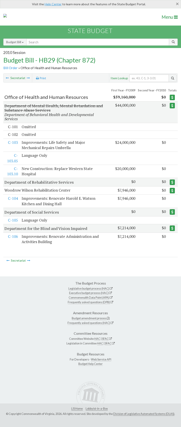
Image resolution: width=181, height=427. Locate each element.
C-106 (13, 236)
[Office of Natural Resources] (28, 78)
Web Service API (101, 359)
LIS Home (77, 408)
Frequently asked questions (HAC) (89, 323)
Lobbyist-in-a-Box (97, 408)
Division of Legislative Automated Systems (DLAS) (143, 414)
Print (42, 78)
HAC (97, 338)
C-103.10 (12, 171)
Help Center (53, 4)
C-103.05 (12, 158)
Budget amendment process (89, 318)
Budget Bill (14, 42)
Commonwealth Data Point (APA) (89, 297)
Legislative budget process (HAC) (88, 288)
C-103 (13, 142)
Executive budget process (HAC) (89, 293)
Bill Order (10, 68)
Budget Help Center (90, 364)
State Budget (90, 30)
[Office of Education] (7, 78)
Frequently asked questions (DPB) (89, 302)
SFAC (105, 338)
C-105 (13, 220)
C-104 (13, 198)
